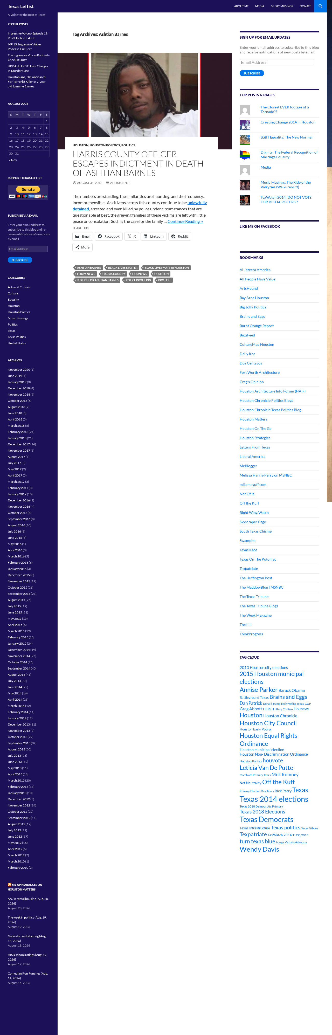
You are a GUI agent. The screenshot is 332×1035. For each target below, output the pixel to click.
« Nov (13, 160)
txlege (280, 842)
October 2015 (17, 587)
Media (259, 6)
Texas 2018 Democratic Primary (261, 806)
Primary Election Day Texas (257, 791)
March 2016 (16, 556)
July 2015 (14, 606)
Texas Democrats (266, 819)
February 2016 (18, 562)
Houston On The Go (256, 428)
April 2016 (15, 550)
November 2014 (19, 656)
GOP (308, 703)
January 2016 (17, 569)
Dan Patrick (251, 703)
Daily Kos (247, 353)
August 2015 (16, 600)
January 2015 (17, 643)
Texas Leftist (21, 6)
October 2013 (17, 737)
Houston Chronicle (280, 715)
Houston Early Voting (255, 729)
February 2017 (18, 488)
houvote (273, 760)
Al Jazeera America (255, 269)
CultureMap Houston (257, 344)
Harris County (113, 273)
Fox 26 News (86, 273)
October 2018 (17, 401)
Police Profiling (138, 280)
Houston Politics (105, 145)
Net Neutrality (250, 783)
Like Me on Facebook (260, 226)
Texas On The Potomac (258, 559)
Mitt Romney (285, 774)
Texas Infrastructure (255, 828)
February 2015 (18, 637)
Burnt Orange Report (257, 325)
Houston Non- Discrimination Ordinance (274, 754)
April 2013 (15, 774)
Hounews (139, 273)
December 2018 (19, 388)
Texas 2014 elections (274, 798)
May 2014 (15, 693)
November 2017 (19, 450)
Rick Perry (283, 791)
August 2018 (16, 407)
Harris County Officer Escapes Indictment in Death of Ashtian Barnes (138, 163)
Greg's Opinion (252, 382)
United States (17, 343)
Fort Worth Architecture (260, 372)
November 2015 (19, 581)
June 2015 (15, 612)
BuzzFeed (247, 335)
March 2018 (16, 425)
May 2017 (15, 469)
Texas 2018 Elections (262, 812)
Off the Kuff (249, 503)
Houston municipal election (262, 749)
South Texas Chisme (256, 531)
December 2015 (19, 575)
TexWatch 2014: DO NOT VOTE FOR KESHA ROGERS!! (286, 199)
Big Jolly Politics (253, 307)
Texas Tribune (309, 828)
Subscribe (252, 73)
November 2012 (19, 805)
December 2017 (19, 444)
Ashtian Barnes (89, 267)
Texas (300, 790)
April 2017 (15, 475)
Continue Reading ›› (185, 221)
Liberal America (252, 456)
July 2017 (14, 463)
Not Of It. (247, 494)
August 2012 (16, 824)
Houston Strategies (255, 438)
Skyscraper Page (253, 522)
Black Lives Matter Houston (167, 267)
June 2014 (15, 687)
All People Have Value (257, 279)
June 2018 (15, 413)
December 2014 (19, 650)
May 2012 (15, 843)
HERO (267, 709)
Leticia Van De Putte (266, 767)
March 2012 (16, 855)
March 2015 (16, 631)
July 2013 (14, 755)
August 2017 (16, 457)
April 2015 (15, 625)
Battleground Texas (254, 697)
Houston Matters (253, 419)
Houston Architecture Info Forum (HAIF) (273, 391)
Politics (128, 145)
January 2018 (17, 438)
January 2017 (17, 494)
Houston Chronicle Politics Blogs (266, 400)
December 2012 (19, 799)
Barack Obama (292, 690)
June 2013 (15, 762)
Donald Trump (271, 703)
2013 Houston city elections (264, 667)
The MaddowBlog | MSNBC (261, 587)
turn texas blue (257, 841)
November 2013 (19, 731)
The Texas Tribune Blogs (259, 606)
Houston (80, 145)
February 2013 (18, 787)
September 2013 (19, 743)
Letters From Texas (255, 447)
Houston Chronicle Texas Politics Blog (270, 410)
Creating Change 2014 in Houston (288, 122)
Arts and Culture (19, 287)
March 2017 (16, 482)
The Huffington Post (256, 578)
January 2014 (17, 718)
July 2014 (14, 681)
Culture (13, 293)
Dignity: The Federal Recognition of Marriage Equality (289, 154)
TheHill (246, 624)
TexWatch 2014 (280, 835)
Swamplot (248, 540)
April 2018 (15, 419)
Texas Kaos (248, 550)
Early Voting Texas (292, 703)
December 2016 (19, 500)
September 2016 (19, 519)
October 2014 (17, 662)
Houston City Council (268, 723)
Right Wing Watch (254, 512)
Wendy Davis (259, 849)
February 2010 (18, 868)
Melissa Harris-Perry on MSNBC (266, 475)
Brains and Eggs (252, 316)
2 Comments (120, 183)
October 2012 (17, 811)
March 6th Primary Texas (255, 775)
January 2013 (17, 793)
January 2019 (17, 382)
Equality (13, 299)
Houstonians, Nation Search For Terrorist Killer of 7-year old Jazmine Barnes (27, 81)
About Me (241, 6)
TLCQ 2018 (300, 835)
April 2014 (15, 699)
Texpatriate (249, 568)
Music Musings (282, 6)
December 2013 (19, 724)
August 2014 (16, 675)
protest (164, 280)
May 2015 (15, 618)
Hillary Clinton (283, 709)
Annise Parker (259, 689)
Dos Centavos (251, 363)
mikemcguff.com (253, 484)
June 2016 (15, 538)
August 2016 (16, 525)
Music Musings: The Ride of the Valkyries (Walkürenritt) (286, 184)
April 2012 (15, 849)
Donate (305, 6)
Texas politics (285, 827)
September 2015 (19, 594)
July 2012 (14, 830)
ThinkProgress (251, 634)
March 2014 (16, 706)
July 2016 (14, 531)
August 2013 (16, 749)
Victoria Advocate (296, 842)
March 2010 (16, 861)
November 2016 (19, 506)
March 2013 (16, 780)
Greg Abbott (251, 708)
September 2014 (19, 668)
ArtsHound (249, 288)
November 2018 (19, 394)
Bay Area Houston (254, 297)
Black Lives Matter (122, 267)
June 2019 (15, 376)
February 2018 (18, 432)
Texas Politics (17, 337)
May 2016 (15, 544)
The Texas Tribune (254, 596)
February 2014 (18, 712)
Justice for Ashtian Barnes (98, 280)
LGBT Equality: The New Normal (287, 137)
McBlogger (248, 466)
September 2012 (19, 818)
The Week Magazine (256, 615)
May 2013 (15, 768)
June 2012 (15, 836)
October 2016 (17, 513)
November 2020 (19, 369)
